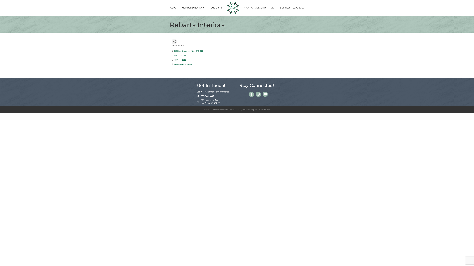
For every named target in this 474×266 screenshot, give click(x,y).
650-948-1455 (207, 96)
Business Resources (292, 8)
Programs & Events (255, 8)
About (174, 8)
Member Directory (193, 8)
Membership (216, 8)
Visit (273, 8)
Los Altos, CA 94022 (210, 101)
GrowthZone (265, 110)
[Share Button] (174, 41)
